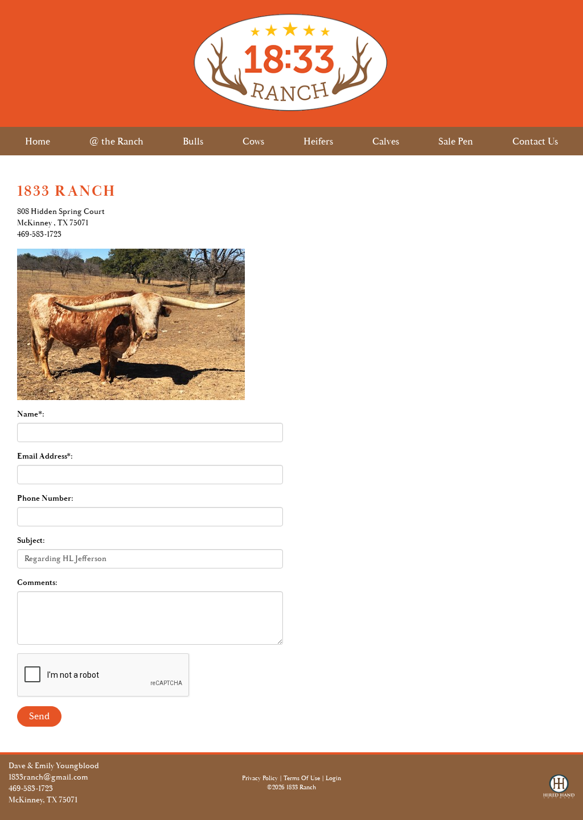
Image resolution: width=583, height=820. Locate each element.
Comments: (37, 583)
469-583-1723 (31, 789)
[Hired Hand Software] (558, 791)
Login (333, 778)
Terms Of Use (302, 778)
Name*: (30, 414)
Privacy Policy (260, 778)
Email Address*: (45, 456)
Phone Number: (45, 498)
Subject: (31, 540)
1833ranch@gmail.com (48, 777)
